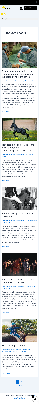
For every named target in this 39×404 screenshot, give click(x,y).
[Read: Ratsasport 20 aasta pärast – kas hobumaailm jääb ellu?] (19, 264)
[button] (36, 1)
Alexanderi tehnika (21, 349)
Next (19, 385)
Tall (27, 154)
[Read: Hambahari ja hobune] (19, 330)
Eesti (29, 349)
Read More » (6, 111)
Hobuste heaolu (7, 81)
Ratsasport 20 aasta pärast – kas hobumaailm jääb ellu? (19, 281)
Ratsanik (15, 351)
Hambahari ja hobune (13, 345)
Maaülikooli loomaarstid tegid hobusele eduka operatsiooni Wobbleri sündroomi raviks (17, 74)
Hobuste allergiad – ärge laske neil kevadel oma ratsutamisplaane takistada (18, 147)
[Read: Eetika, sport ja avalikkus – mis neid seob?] (19, 198)
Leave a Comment (8, 154)
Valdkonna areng (18, 81)
